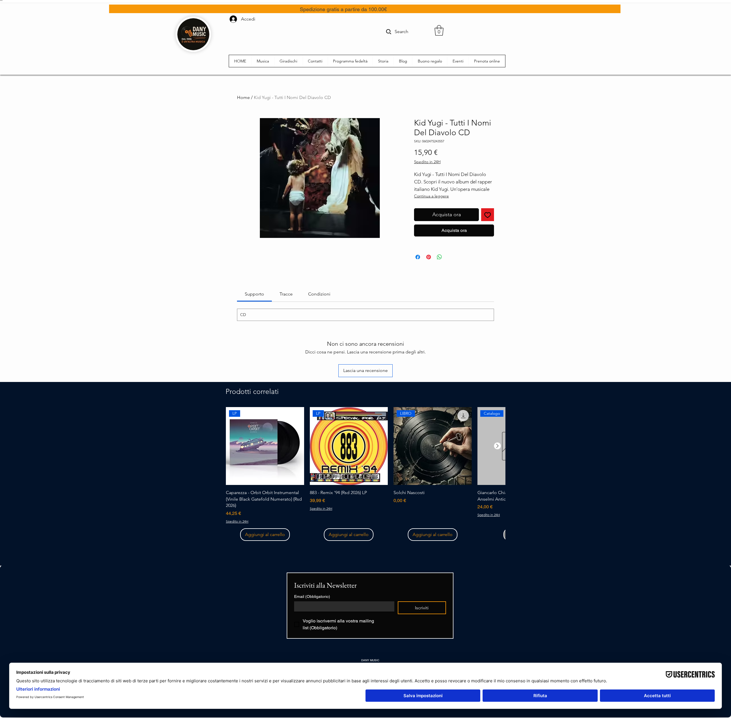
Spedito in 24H (427, 161)
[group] (365, 474)
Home (243, 97)
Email (312, 596)
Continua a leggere (431, 196)
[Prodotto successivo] (497, 445)
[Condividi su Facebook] (417, 257)
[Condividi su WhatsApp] (439, 257)
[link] (254, 294)
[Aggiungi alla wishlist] (487, 214)
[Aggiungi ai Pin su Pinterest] (428, 257)
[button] (439, 30)
